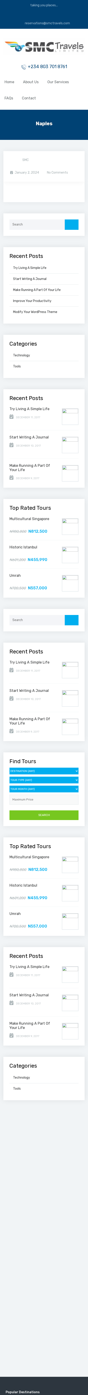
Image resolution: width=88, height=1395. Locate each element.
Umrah (15, 575)
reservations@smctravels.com (47, 23)
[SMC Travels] (44, 47)
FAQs (9, 98)
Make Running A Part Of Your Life (37, 290)
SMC (25, 160)
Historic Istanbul (23, 547)
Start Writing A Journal (29, 279)
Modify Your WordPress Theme (35, 312)
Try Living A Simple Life (29, 268)
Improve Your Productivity (32, 301)
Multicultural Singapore (29, 519)
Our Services (58, 82)
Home (9, 82)
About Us (31, 82)
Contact (29, 98)
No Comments (57, 172)
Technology (21, 355)
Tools (17, 366)
